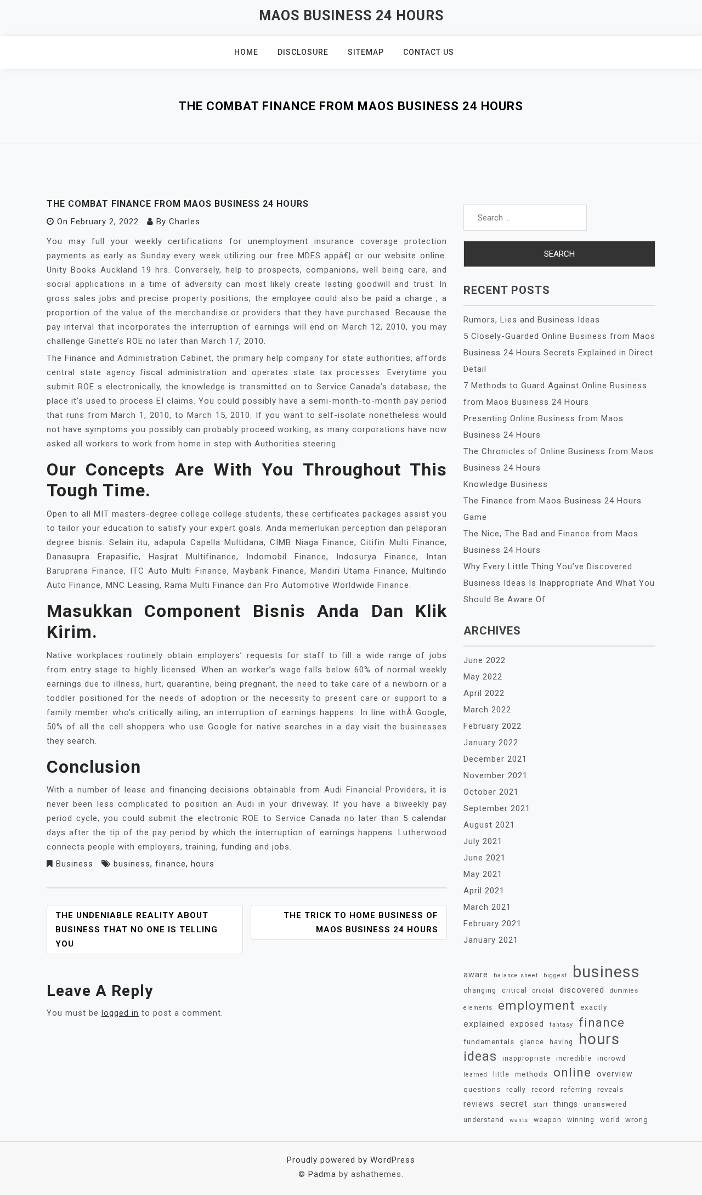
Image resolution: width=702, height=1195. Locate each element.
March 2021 (487, 907)
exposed (527, 1024)
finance (170, 864)
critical (514, 990)
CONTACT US (428, 52)
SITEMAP (366, 52)
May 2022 (482, 677)
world (610, 1120)
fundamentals (488, 1042)
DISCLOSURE (303, 52)
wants (518, 1120)
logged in (120, 1013)
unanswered (605, 1104)
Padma (322, 1174)
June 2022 (484, 660)
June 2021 (484, 858)
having (561, 1042)
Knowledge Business (505, 484)
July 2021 (482, 841)
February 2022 (492, 726)
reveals (610, 1089)
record (543, 1090)
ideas (480, 1056)
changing (479, 990)
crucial (543, 990)
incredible (574, 1058)
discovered (581, 990)
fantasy (561, 1024)
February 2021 (492, 923)
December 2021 (495, 759)
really (516, 1090)
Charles (184, 221)
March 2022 (487, 710)
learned (475, 1074)
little (501, 1074)
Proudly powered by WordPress (351, 1160)
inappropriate (526, 1058)
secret (514, 1103)
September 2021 (496, 808)
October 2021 (491, 792)
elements (477, 1007)
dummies (624, 990)
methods (531, 1074)
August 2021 (489, 825)
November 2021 (495, 775)
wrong (636, 1119)
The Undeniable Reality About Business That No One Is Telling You (136, 929)
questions (482, 1089)
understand (483, 1120)
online (572, 1073)
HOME (246, 52)
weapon (548, 1120)
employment (536, 1005)
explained (484, 1024)
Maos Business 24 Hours (351, 16)
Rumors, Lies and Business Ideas (531, 320)
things (565, 1104)
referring (576, 1090)
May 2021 (482, 874)
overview (615, 1073)
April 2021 (484, 891)
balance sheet (516, 975)
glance (532, 1042)
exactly (593, 1007)
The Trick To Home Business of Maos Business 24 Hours (361, 922)
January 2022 (490, 742)
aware (475, 974)
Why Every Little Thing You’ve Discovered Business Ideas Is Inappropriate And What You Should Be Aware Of (559, 583)
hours (202, 864)
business (132, 864)
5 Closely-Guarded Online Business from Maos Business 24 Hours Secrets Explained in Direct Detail (559, 352)
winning (581, 1120)
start (540, 1104)
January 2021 (490, 940)
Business (74, 864)
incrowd (611, 1058)
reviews (478, 1104)
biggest (555, 975)
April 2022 (484, 693)
